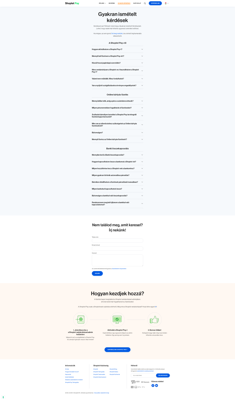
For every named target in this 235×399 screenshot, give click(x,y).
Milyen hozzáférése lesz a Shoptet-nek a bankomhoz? (113, 168)
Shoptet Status (114, 371)
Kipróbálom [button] (155, 3)
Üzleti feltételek (69, 377)
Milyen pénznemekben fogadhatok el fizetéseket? (112, 108)
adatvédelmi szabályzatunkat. (145, 371)
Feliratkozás (163, 375)
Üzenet (94, 253)
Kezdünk (112, 3)
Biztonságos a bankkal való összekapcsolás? (109, 196)
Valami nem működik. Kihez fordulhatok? (108, 79)
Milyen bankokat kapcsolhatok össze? (107, 189)
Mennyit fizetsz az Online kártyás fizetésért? (109, 139)
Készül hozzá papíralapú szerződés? (106, 63)
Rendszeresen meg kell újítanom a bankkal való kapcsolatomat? (110, 203)
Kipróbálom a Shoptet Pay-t (117, 349)
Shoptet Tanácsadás (99, 374)
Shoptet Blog (113, 369)
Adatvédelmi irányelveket (119, 268)
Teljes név (95, 237)
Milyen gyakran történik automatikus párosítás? (110, 175)
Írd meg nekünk (117, 33)
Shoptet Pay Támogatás (72, 382)
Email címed (96, 245)
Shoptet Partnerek (115, 374)
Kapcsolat (137, 3)
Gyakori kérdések (124, 3)
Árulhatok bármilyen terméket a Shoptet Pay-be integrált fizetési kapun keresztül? (114, 115)
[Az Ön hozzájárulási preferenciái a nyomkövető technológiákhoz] (3, 397)
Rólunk (101, 3)
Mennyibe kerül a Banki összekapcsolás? (108, 155)
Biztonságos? (97, 132)
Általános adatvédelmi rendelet (74, 379)
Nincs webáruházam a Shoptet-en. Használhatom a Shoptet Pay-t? (115, 71)
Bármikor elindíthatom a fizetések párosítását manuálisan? (115, 182)
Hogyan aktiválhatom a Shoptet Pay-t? (107, 49)
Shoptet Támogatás (99, 371)
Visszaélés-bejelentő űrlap (101, 393)
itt (156, 307)
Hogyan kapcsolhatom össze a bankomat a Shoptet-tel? (114, 162)
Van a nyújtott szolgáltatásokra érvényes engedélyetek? (114, 85)
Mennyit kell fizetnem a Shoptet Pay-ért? (108, 56)
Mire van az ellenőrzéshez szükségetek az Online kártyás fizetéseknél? (114, 124)
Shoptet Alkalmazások (99, 377)
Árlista (67, 369)
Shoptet (95, 369)
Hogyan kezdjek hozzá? (72, 371)
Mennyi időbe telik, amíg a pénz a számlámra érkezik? (112, 101)
